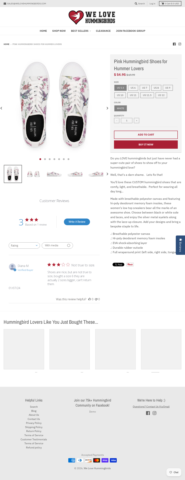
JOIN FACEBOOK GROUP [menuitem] (130, 30)
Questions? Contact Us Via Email (151, 406)
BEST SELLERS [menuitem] (80, 30)
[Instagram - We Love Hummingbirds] (179, 44)
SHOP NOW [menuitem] (59, 30)
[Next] (107, 108)
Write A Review (77, 221)
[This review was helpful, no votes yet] (89, 299)
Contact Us (34, 419)
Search (34, 406)
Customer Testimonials (34, 439)
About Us (34, 414)
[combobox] (24, 245)
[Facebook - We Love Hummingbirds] (174, 44)
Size (116, 82)
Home (6, 44)
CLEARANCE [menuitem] (103, 30)
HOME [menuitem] (43, 30)
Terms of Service (33, 435)
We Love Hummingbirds (97, 468)
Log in (152, 3)
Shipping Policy (33, 427)
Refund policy (34, 447)
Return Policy (33, 431)
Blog (33, 411)
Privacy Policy (34, 423)
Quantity (119, 115)
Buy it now (146, 144)
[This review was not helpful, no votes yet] (96, 299)
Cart (172, 3)
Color (117, 102)
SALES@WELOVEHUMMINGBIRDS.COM (26, 3)
